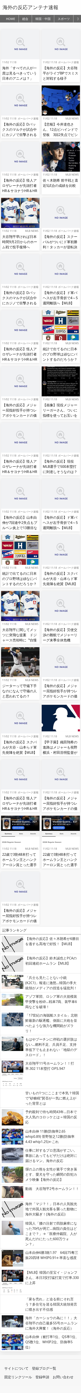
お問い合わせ (63, 1377)
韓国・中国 (43, 19)
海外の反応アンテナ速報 (30, 7)
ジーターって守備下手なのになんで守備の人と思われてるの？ (19, 691)
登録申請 (42, 1377)
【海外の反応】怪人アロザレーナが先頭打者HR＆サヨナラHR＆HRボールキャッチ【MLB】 (19, 190)
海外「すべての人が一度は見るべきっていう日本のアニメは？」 (19, 73)
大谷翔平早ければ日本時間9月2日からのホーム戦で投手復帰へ (19, 241)
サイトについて (16, 1368)
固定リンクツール (18, 1377)
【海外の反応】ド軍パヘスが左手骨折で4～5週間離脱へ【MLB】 (60, 297)
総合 (25, 19)
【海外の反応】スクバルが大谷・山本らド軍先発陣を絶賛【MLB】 (60, 578)
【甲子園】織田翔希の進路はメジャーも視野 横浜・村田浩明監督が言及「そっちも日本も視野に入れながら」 (62, 752)
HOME (10, 19)
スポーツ (64, 19)
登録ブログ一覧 (44, 1368)
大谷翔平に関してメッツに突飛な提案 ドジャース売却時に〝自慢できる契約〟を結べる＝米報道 (19, 640)
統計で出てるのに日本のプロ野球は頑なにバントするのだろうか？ (60, 354)
